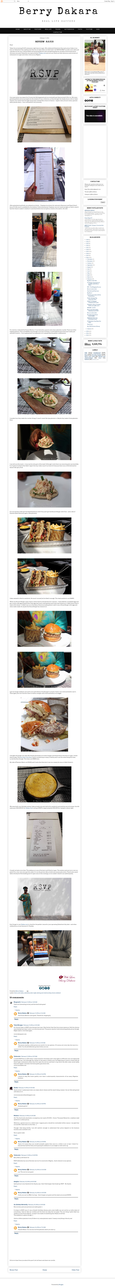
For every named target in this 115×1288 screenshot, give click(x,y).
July (88, 269)
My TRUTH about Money (93, 326)
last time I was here (26, 757)
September (90, 265)
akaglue (16, 1181)
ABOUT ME (27, 29)
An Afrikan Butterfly (21, 1204)
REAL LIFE (48, 29)
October (89, 263)
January (89, 328)
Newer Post (14, 1270)
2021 (87, 247)
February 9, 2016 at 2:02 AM (31, 1025)
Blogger (61, 1284)
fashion (87, 359)
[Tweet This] (43, 989)
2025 (87, 239)
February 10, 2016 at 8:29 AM (28, 1181)
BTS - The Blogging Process (94, 287)
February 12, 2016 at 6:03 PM (37, 1141)
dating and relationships (44, 993)
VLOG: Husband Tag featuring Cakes (92, 298)
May (88, 273)
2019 (87, 251)
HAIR (98, 29)
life (86, 353)
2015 (87, 331)
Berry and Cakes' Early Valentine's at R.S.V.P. (92, 310)
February (89, 279)
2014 (87, 333)
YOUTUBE (89, 29)
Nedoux (16, 1115)
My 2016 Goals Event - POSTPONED (92, 315)
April (88, 275)
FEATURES (37, 29)
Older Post (75, 1270)
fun (86, 355)
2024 (87, 241)
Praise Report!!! (88, 218)
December (90, 259)
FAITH (80, 29)
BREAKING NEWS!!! (90, 210)
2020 (87, 249)
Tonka (16, 1087)
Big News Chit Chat (92, 280)
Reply (15, 1006)
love (100, 358)
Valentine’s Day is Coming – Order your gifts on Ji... (94, 305)
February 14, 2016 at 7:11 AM (37, 1227)
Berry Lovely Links (92, 289)
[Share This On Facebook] (40, 989)
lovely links (96, 355)
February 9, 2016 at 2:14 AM (37, 1013)
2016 (87, 257)
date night (33, 993)
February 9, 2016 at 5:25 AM (26, 1087)
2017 (87, 255)
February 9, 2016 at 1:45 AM (29, 1002)
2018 (87, 253)
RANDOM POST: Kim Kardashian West (92, 318)
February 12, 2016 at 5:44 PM (37, 1074)
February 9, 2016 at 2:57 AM (29, 1056)
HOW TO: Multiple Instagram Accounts (92, 302)
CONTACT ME (57, 32)
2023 (87, 243)
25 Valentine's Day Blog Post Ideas (94, 322)
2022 (87, 245)
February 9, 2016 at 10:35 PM (29, 1155)
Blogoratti (17, 1002)
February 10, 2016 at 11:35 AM (36, 1204)
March (89, 277)
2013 (87, 335)
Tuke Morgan (18, 1025)
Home (45, 1270)
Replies (17, 1010)
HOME (18, 29)
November (90, 261)
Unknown (17, 1056)
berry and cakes (19, 993)
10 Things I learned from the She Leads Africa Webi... (93, 284)
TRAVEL (58, 29)
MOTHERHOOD (69, 29)
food (53, 993)
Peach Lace (90, 324)
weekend (58, 993)
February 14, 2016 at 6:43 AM (37, 1169)
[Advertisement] (95, 151)
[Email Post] (48, 989)
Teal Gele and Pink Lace (93, 291)
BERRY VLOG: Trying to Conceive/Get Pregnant (94, 226)
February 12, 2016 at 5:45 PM (37, 1103)
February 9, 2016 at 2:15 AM (37, 1042)
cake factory (94, 359)
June (88, 271)
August (89, 267)
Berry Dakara (22, 1013)
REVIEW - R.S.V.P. (91, 307)
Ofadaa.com (42, 53)
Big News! (89, 293)
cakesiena (27, 993)
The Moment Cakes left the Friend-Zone (94, 295)
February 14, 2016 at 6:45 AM (37, 1192)
